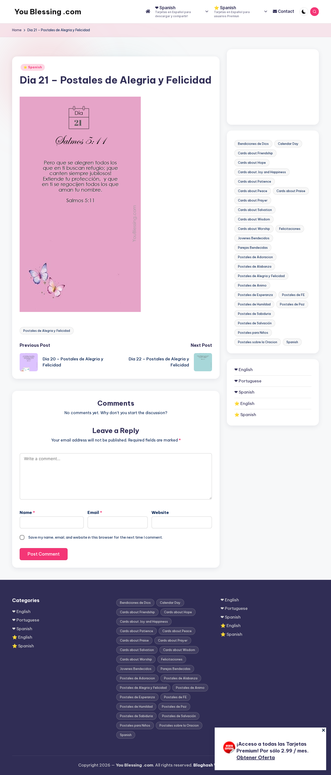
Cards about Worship (254, 229)
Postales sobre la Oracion (257, 342)
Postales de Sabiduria (254, 314)
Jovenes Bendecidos (253, 238)
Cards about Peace (252, 191)
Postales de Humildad (254, 304)
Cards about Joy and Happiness (262, 172)
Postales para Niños (253, 332)
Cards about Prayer (253, 200)
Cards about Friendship (255, 153)
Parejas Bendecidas (253, 247)
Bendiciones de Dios (253, 144)
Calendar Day (288, 144)
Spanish (292, 342)
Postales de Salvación (255, 323)
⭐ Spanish (33, 67)
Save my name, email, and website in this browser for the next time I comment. (95, 537)
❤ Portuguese (247, 380)
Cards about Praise (290, 191)
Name (27, 512)
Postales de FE (293, 295)
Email (94, 512)
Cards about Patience (254, 181)
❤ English (243, 369)
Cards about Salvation (255, 210)
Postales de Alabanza (254, 266)
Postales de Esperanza (255, 295)
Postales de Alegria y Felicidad (46, 331)
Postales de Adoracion (255, 257)
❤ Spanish (244, 392)
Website (160, 512)
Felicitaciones (289, 229)
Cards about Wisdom (254, 219)
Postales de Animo (252, 285)
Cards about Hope (252, 162)
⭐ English (244, 403)
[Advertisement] (272, 87)
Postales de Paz (292, 304)
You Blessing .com (48, 11)
